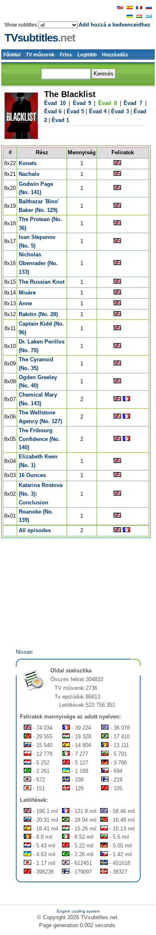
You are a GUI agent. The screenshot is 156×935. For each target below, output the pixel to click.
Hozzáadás (115, 55)
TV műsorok (40, 55)
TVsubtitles (40, 38)
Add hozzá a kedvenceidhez (115, 25)
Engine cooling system (78, 911)
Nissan (24, 652)
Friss (66, 55)
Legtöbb (87, 55)
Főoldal (11, 55)
